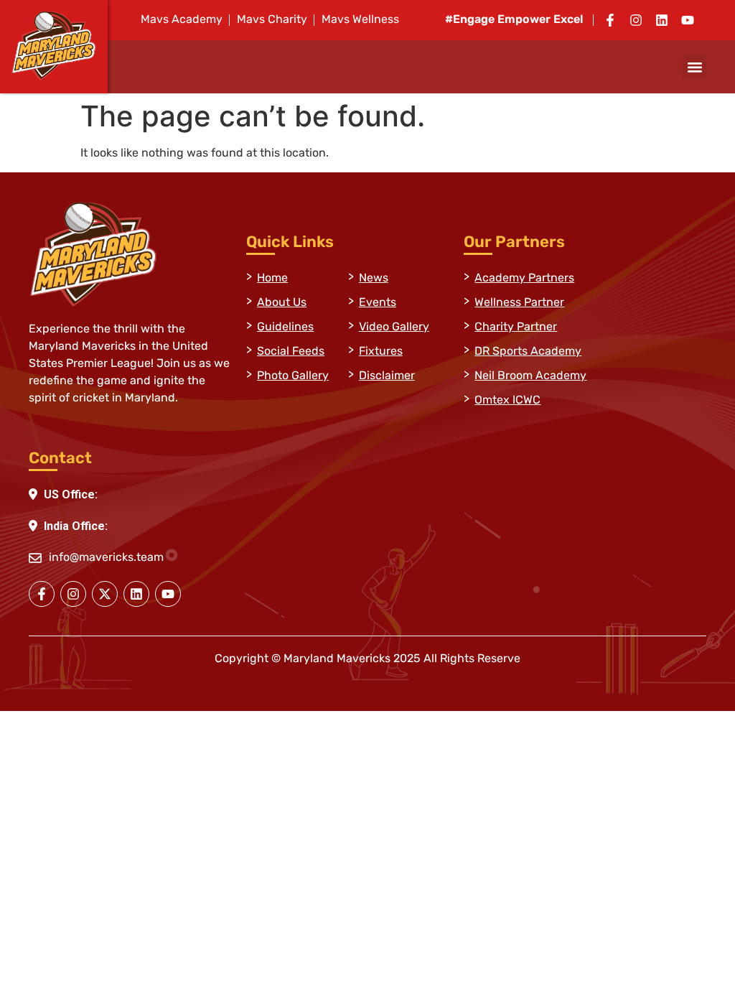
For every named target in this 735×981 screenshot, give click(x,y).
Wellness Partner (519, 303)
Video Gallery (394, 327)
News (373, 278)
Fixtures (381, 352)
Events (377, 303)
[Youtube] (688, 20)
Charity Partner (515, 327)
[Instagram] (636, 20)
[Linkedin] (662, 20)
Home (272, 278)
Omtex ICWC (507, 400)
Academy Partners (524, 278)
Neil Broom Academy (530, 376)
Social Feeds (290, 352)
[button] (694, 67)
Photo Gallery (293, 376)
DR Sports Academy (527, 352)
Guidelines (285, 327)
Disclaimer (387, 376)
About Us (281, 303)
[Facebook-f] (610, 20)
